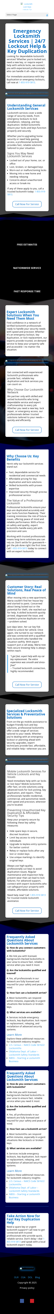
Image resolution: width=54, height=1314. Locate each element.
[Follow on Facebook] (22, 1301)
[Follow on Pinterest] (32, 1301)
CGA (23, 1277)
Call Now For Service (27, 204)
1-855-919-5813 (27, 82)
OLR (16, 1277)
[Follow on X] (27, 1301)
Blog (37, 1277)
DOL (30, 1277)
